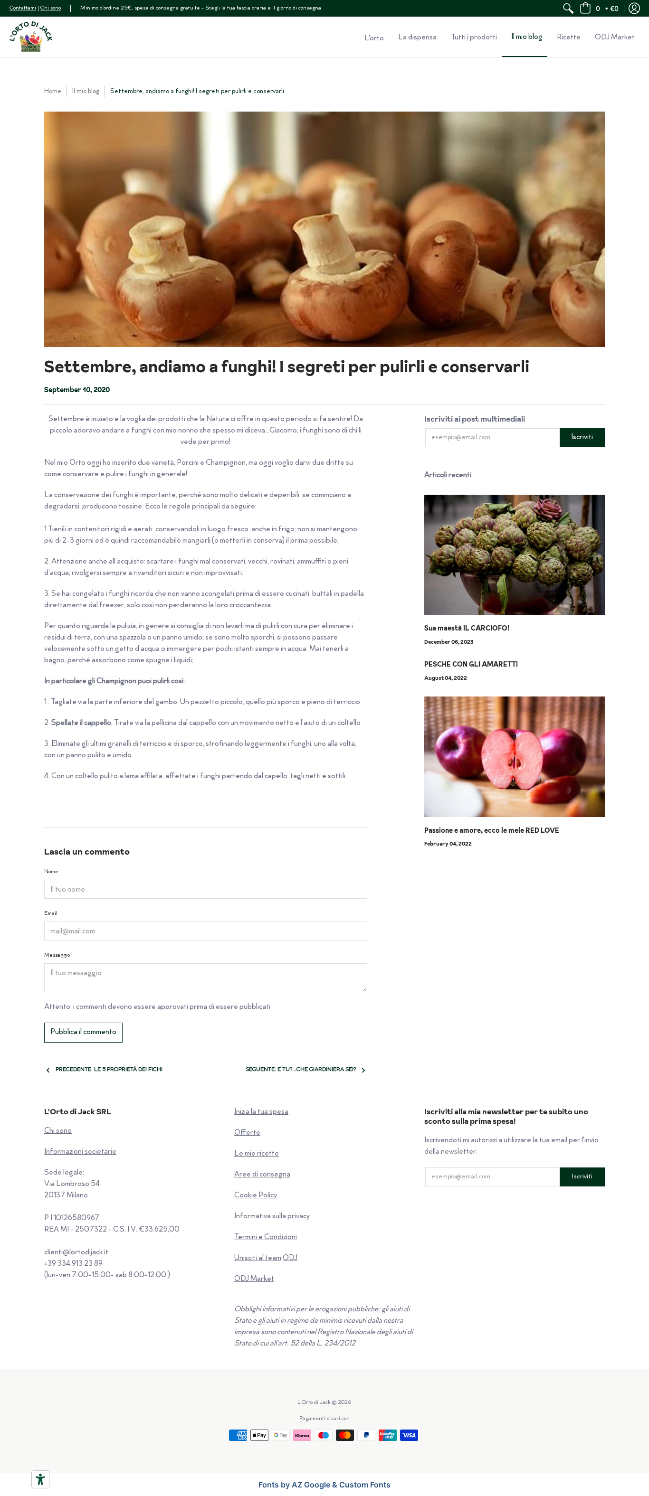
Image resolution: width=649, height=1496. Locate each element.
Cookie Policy (255, 1196)
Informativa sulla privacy (272, 1217)
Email (50, 914)
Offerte (247, 1133)
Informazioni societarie (80, 1152)
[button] (599, 8)
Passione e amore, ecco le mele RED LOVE (491, 830)
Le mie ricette (256, 1154)
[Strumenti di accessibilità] (40, 1479)
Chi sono (50, 8)
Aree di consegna (262, 1175)
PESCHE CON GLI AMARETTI (471, 664)
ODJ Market (254, 1279)
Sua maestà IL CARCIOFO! (466, 628)
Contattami (23, 8)
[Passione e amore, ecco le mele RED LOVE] (514, 756)
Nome (51, 872)
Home (52, 91)
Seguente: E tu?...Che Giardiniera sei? (301, 1070)
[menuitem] (568, 8)
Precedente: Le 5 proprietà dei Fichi (109, 1070)
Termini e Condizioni (265, 1237)
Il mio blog (85, 91)
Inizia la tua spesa (261, 1112)
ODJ (290, 1258)
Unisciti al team (257, 1258)
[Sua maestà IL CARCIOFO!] (514, 555)
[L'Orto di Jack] (31, 37)
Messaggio (57, 955)
